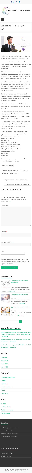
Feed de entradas (6, 407)
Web (2, 251)
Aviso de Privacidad (6, 456)
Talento (10, 165)
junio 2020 (4, 357)
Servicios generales (6, 387)
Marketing (4, 384)
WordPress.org (5, 413)
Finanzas (3, 380)
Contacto (13, 342)
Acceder (3, 403)
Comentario (4, 205)
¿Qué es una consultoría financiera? (17, 184)
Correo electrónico (7, 242)
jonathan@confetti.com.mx (10, 170)
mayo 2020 (4, 360)
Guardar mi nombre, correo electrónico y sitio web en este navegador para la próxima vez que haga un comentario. (15, 261)
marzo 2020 (4, 364)
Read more (12, 291)
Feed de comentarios (7, 410)
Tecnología (4, 393)
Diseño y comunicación (8, 377)
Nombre (4, 231)
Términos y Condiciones (7, 453)
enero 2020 (4, 367)
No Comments (15, 173)
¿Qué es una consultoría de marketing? (15, 180)
